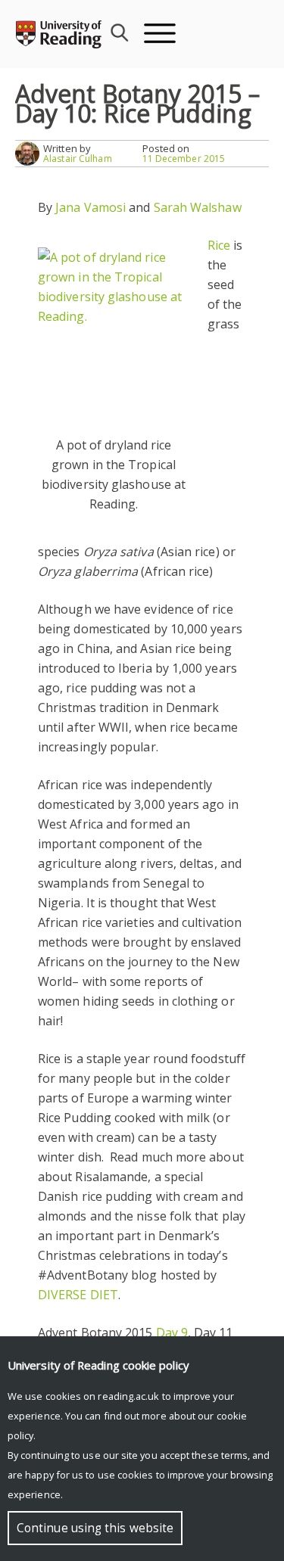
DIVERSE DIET (78, 1294)
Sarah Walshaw (198, 207)
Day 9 (172, 1332)
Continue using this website (95, 1528)
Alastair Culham (77, 158)
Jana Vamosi (90, 207)
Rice (219, 245)
